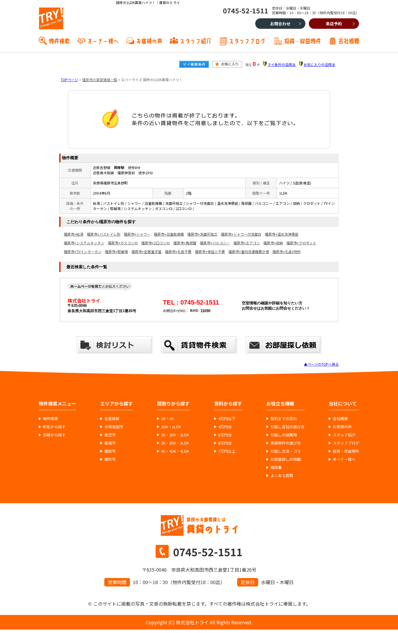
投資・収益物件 (302, 40)
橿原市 (110, 451)
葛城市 (110, 443)
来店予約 (334, 23)
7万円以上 (226, 451)
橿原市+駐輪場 (116, 251)
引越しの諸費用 (283, 435)
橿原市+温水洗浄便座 (281, 234)
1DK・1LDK (171, 426)
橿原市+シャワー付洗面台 (241, 234)
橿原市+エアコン (246, 242)
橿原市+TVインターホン (82, 251)
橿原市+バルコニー (215, 242)
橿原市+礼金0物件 (286, 251)
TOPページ (69, 79)
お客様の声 (149, 40)
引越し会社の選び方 (287, 426)
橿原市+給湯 (73, 234)
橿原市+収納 (273, 242)
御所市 (110, 459)
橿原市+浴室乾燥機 (169, 234)
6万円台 (225, 443)
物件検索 (59, 40)
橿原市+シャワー (137, 234)
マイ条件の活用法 (281, 64)
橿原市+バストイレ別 (103, 234)
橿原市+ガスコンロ (123, 242)
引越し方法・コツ (285, 451)
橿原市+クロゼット (301, 242)
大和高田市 (113, 426)
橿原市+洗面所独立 (202, 234)
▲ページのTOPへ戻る (321, 364)
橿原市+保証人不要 (210, 251)
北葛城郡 (111, 418)
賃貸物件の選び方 (285, 443)
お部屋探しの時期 (285, 459)
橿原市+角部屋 (184, 242)
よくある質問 (281, 475)
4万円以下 (226, 418)
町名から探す (54, 426)
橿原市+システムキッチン (84, 242)
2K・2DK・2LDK (175, 435)
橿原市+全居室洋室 (146, 251)
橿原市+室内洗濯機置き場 (248, 251)
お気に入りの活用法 (319, 64)
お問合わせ (280, 23)
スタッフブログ (247, 40)
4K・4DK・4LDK (175, 451)
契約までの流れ (283, 418)
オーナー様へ (103, 40)
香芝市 (110, 435)
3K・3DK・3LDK (175, 443)
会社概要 (348, 40)
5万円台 (225, 435)
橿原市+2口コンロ (155, 242)
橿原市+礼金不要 (178, 251)
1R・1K (167, 418)
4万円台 (225, 426)
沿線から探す (54, 435)
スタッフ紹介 (195, 40)
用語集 (276, 467)
